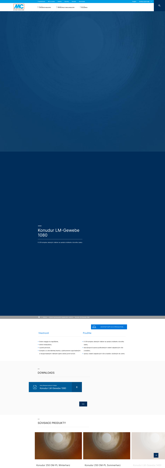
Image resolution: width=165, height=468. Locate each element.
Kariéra (60, 1)
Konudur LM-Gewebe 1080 (82, 317)
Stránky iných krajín (144, 1)
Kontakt (74, 1)
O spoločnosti (41, 1)
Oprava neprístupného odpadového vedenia (61, 317)
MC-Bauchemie (18, 7)
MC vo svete (51, 1)
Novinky (67, 1)
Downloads (82, 1)
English (134, 1)
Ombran (45, 317)
